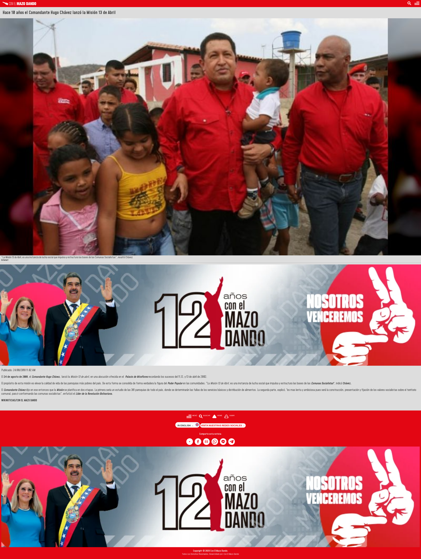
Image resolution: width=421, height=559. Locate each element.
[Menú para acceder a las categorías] (416, 3)
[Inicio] (18, 4)
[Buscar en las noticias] (409, 3)
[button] (189, 441)
